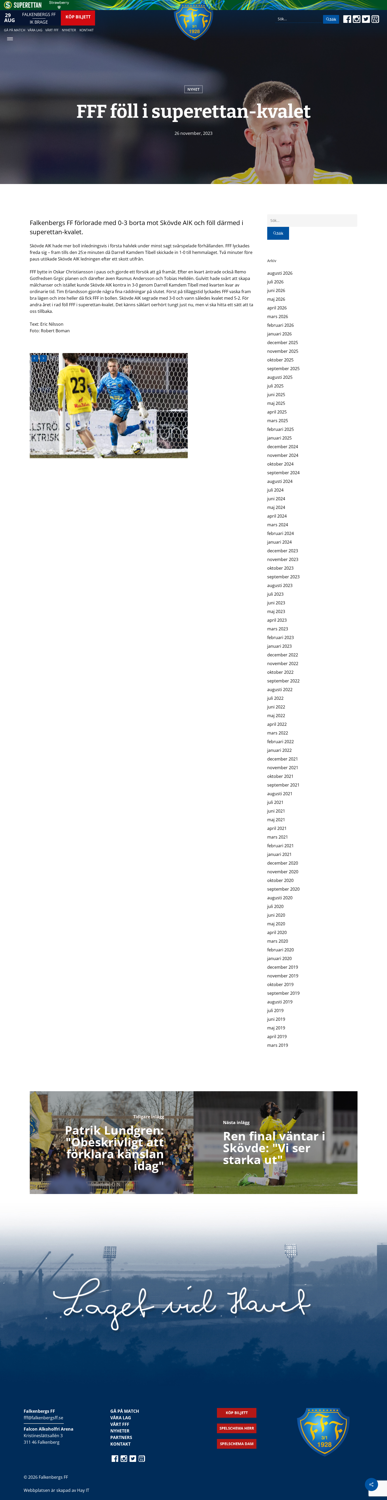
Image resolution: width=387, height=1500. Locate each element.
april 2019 (277, 1036)
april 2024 (277, 516)
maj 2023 (276, 611)
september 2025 (283, 368)
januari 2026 (279, 334)
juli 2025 (275, 386)
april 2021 (277, 828)
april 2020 (277, 932)
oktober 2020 (280, 880)
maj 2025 (276, 403)
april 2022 (277, 724)
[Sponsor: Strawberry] (59, 7)
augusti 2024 (279, 481)
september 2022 (283, 681)
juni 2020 (276, 915)
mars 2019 (277, 1045)
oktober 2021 (280, 776)
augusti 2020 (279, 898)
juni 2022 (276, 707)
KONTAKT (120, 1444)
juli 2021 (275, 802)
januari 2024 (279, 542)
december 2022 (282, 655)
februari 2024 (280, 533)
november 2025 (282, 351)
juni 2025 (276, 394)
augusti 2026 (279, 273)
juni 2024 (276, 499)
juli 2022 (275, 698)
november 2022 (282, 663)
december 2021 (282, 759)
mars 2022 (277, 733)
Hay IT (83, 1490)
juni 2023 (276, 603)
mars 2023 (277, 629)
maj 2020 (276, 924)
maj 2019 (276, 1028)
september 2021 (283, 785)
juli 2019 (275, 1010)
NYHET (193, 89)
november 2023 (282, 559)
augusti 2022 (279, 689)
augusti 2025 (279, 377)
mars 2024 (277, 525)
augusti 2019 (279, 1002)
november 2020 (282, 872)
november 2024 (282, 455)
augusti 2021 (279, 794)
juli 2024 (275, 490)
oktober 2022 (280, 672)
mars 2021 (277, 837)
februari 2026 (280, 325)
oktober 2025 (280, 360)
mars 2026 (277, 316)
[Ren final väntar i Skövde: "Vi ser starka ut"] (276, 1142)
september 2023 (283, 577)
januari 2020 (279, 958)
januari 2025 (279, 438)
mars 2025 (277, 421)
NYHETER (120, 1431)
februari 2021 (280, 846)
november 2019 (282, 976)
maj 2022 (276, 715)
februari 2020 (280, 950)
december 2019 (282, 967)
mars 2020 (277, 941)
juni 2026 (276, 290)
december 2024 (282, 447)
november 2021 (282, 768)
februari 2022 (280, 741)
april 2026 (277, 308)
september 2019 (283, 993)
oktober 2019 (280, 984)
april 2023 (277, 620)
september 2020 (283, 889)
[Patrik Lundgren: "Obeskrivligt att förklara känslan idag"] (112, 1142)
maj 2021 (276, 820)
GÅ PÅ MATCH (124, 1411)
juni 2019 (276, 1019)
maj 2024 (276, 507)
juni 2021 (276, 811)
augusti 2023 (279, 585)
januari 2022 (279, 750)
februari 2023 (280, 637)
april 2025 (277, 412)
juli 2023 (275, 594)
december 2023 (282, 551)
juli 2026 (275, 282)
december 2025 (282, 342)
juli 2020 (275, 906)
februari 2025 (280, 429)
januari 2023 (279, 646)
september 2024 (283, 473)
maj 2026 (276, 299)
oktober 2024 (280, 464)
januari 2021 (279, 854)
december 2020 (282, 863)
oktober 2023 (280, 568)
